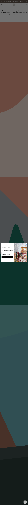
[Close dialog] (26, 243)
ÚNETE (7, 257)
